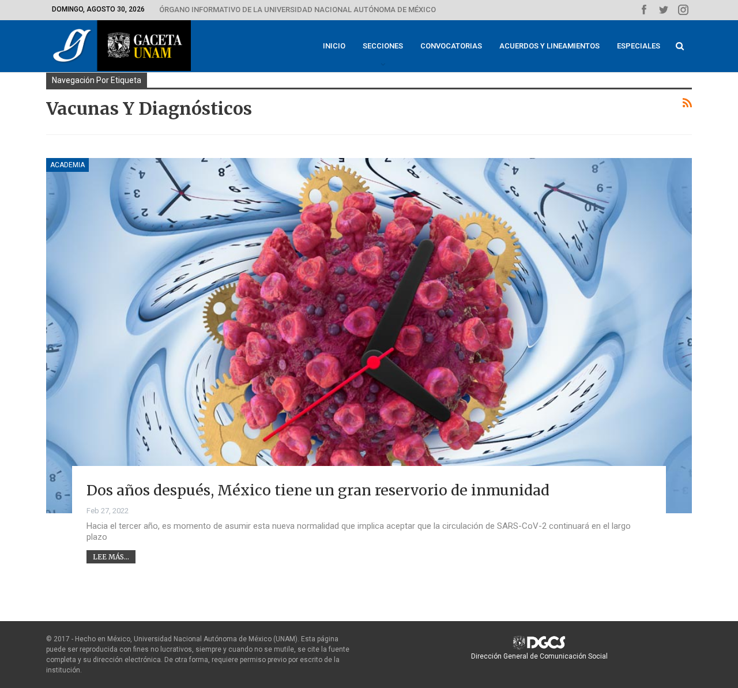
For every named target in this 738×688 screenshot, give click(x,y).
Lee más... (111, 556)
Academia (67, 165)
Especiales (638, 46)
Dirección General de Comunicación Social (539, 656)
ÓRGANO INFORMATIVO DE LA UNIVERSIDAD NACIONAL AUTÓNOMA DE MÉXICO (297, 9)
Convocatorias (451, 46)
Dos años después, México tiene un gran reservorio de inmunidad (317, 490)
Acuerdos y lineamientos (549, 46)
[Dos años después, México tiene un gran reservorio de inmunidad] (369, 335)
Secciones (383, 46)
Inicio (334, 46)
